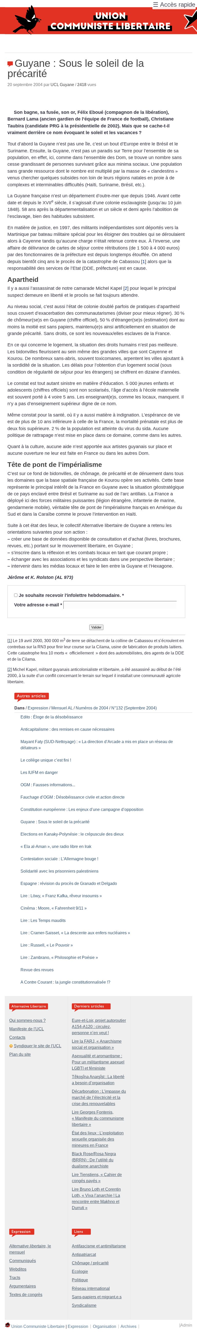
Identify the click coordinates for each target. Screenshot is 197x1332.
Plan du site (20, 1054)
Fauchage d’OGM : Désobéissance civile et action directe (73, 797)
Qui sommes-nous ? (27, 1020)
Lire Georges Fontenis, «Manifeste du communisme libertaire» (98, 1118)
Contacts (17, 1037)
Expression (38, 708)
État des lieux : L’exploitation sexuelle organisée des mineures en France (98, 1139)
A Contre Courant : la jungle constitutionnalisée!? (65, 982)
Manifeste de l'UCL (26, 1029)
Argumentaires (22, 1286)
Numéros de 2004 (92, 708)
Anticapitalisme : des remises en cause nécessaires (67, 729)
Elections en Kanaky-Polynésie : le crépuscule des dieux (72, 834)
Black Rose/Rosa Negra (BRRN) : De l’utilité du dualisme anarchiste (94, 1160)
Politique (80, 1280)
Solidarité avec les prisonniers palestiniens (59, 871)
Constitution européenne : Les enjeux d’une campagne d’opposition (82, 809)
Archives (128, 1326)
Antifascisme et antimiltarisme (99, 1246)
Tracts (14, 1277)
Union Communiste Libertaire (38, 1326)
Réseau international (91, 1288)
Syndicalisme (84, 1305)
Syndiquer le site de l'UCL (37, 1046)
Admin (186, 1325)
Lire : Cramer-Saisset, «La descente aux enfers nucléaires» (75, 933)
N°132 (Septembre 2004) (134, 708)
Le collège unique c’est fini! (46, 760)
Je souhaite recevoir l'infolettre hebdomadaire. (71, 595)
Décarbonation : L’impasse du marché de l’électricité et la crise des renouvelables (99, 1097)
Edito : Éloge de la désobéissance (52, 717)
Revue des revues (37, 970)
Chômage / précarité (90, 1263)
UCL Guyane (62, 84)
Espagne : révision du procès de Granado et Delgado (69, 883)
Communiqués (22, 1261)
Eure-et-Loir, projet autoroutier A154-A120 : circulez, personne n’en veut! (99, 1026)
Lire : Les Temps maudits (43, 920)
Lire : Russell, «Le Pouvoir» (47, 945)
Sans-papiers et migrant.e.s (97, 1297)
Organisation (104, 1326)
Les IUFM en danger (39, 772)
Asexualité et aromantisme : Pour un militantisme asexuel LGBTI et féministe (98, 1062)
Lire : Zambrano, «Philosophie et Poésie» (59, 957)
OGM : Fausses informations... (48, 785)
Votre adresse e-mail (38, 604)
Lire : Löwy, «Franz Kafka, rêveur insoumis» (61, 896)
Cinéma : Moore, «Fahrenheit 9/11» (54, 908)
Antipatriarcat (84, 1254)
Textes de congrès (25, 1294)
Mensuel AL (62, 708)
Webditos (17, 1269)
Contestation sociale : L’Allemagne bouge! (59, 859)
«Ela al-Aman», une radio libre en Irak (56, 846)
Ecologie (80, 1271)
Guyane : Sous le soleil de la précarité (55, 822)
